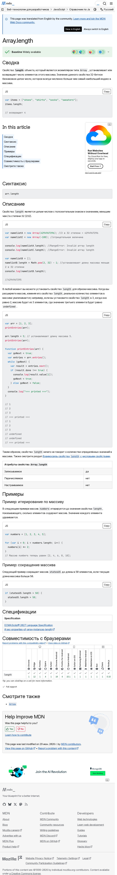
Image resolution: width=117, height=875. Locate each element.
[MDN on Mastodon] (21, 804)
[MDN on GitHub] (4, 804)
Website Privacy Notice (38, 858)
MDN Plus (8, 841)
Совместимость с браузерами (21, 161)
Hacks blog (83, 846)
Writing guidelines (49, 830)
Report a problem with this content (57, 748)
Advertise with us (11, 835)
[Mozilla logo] (12, 858)
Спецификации (12, 156)
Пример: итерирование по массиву (33, 502)
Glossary (82, 841)
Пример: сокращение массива (28, 565)
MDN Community (49, 819)
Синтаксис (10, 141)
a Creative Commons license (25, 873)
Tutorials (82, 835)
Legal (85, 858)
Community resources (52, 824)
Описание (9, 146)
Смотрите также (14, 166)
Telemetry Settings (67, 858)
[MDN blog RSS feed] (26, 804)
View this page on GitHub (19, 748)
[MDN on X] (15, 804)
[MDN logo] (8, 790)
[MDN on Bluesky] (10, 804)
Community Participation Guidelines (45, 863)
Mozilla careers (10, 830)
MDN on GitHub (48, 841)
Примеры (9, 151)
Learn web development (90, 824)
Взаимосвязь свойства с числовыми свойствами (76, 456)
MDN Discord (47, 835)
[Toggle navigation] (111, 3)
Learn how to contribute (18, 734)
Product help (9, 846)
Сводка (10, 62)
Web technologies (87, 819)
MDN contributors (71, 744)
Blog (5, 824)
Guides (81, 830)
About (5, 819)
